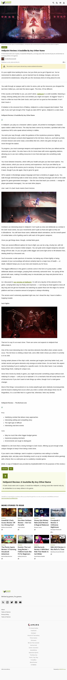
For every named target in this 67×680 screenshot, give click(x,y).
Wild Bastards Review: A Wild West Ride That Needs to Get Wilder (41, 550)
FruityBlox (33, 660)
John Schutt (21, 527)
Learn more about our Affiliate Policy (9, 498)
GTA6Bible (33, 665)
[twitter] (12, 602)
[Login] (64, 3)
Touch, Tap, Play (33, 657)
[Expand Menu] (60, 3)
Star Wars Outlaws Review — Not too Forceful (24, 522)
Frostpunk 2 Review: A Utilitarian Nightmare (55, 523)
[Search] (53, 3)
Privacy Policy (5, 614)
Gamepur (33, 633)
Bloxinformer (33, 662)
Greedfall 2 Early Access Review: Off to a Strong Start (8, 522)
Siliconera (33, 640)
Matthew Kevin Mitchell (57, 552)
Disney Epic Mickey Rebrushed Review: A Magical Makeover (41, 522)
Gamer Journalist (33, 647)
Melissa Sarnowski (6, 527)
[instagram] (7, 602)
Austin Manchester (6, 556)
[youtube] (20, 602)
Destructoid (33, 645)
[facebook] (16, 602)
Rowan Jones (38, 527)
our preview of (22, 282)
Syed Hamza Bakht (39, 556)
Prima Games (33, 638)
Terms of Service (5, 612)
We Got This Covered (33, 643)
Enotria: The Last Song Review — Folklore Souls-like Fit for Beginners (25, 550)
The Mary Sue (33, 655)
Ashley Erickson (22, 556)
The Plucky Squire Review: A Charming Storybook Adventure (8, 550)
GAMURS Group (62, 669)
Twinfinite (33, 630)
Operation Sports (33, 652)
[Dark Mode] (57, 3)
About (3, 609)
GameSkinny (33, 650)
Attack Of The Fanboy (33, 635)
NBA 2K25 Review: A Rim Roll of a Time (58, 548)
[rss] (3, 602)
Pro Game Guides (33, 628)
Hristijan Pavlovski (56, 529)
